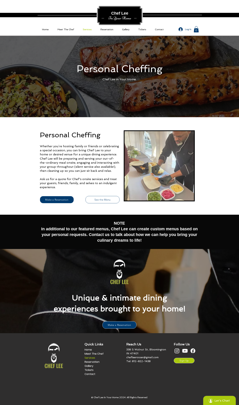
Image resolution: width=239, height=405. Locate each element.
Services (90, 358)
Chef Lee (119, 13)
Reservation (92, 362)
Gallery (89, 366)
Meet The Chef (94, 354)
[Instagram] (177, 351)
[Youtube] (185, 351)
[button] (196, 29)
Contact (90, 374)
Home (88, 350)
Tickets (89, 370)
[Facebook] (193, 351)
